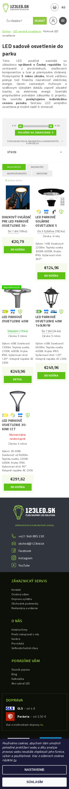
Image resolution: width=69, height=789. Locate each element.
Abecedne (42, 173)
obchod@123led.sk (31, 543)
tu (14, 760)
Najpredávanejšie (17, 173)
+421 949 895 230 (31, 536)
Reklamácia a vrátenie (25, 608)
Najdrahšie (37, 167)
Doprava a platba (22, 599)
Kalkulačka (18, 679)
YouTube (24, 565)
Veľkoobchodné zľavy (25, 648)
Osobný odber (20, 594)
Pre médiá (18, 643)
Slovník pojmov (21, 669)
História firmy (19, 630)
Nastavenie (34, 769)
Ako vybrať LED (21, 683)
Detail (17, 379)
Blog (14, 674)
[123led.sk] (15, 7)
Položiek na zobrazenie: (35, 132)
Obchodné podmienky (25, 603)
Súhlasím (34, 782)
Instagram (25, 558)
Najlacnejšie (14, 167)
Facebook (24, 550)
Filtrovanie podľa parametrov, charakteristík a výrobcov (33, 142)
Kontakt (16, 590)
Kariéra (16, 639)
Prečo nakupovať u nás (25, 634)
